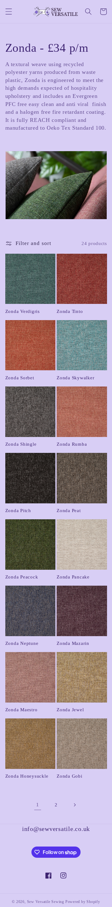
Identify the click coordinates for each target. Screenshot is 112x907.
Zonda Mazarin (73, 643)
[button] (8, 11)
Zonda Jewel (70, 709)
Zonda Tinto (70, 311)
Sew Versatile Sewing (45, 902)
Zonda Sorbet (19, 377)
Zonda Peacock (21, 576)
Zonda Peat (69, 510)
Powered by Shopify (82, 902)
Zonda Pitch (18, 510)
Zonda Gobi (69, 776)
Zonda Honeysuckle (27, 776)
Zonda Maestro (21, 709)
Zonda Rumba (72, 444)
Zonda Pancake (73, 576)
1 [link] (37, 805)
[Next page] (74, 804)
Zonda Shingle (21, 444)
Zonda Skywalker (75, 377)
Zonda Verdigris (22, 311)
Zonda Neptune (22, 643)
